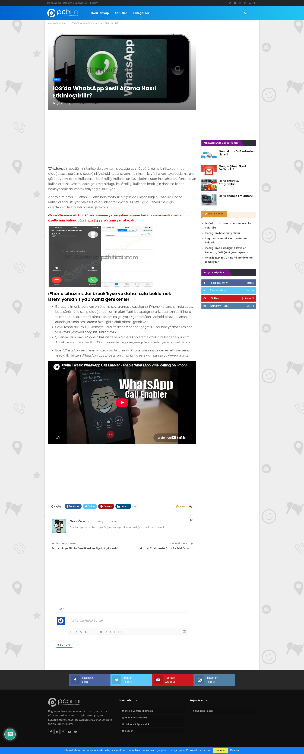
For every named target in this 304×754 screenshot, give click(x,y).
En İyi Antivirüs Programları (229, 182)
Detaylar (235, 750)
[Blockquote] (101, 632)
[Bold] (71, 632)
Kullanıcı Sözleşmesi (136, 717)
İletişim (94, 3)
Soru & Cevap (215, 213)
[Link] (110, 632)
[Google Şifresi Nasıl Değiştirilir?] (209, 170)
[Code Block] (105, 632)
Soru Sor (121, 13)
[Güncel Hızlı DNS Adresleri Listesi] (209, 155)
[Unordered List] (96, 632)
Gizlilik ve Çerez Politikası (139, 710)
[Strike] (86, 632)
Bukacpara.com (204, 710)
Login (60, 609)
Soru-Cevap (100, 13)
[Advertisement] (122, 139)
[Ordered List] (91, 632)
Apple (56, 79)
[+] (120, 631)
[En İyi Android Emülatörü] (209, 200)
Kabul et (220, 750)
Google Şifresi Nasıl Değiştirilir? (232, 167)
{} (115, 631)
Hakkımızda (54, 3)
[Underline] (81, 632)
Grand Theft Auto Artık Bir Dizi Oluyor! (166, 548)
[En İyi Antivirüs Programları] (209, 185)
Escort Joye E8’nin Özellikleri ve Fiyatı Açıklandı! (85, 548)
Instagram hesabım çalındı (222, 233)
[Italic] (76, 632)
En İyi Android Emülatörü (236, 196)
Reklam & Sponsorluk (75, 3)
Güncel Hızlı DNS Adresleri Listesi (237, 152)
